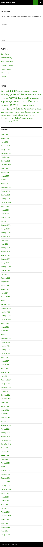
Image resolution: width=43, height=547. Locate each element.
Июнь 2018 (5, 327)
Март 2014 (4, 508)
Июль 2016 (5, 406)
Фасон (3, 115)
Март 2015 (4, 467)
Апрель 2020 (5, 270)
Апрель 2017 (5, 372)
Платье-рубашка (26, 105)
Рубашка (18, 108)
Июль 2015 (5, 452)
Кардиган (37, 94)
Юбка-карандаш (27, 118)
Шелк (20, 115)
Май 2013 (4, 523)
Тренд (11, 112)
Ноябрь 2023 (5, 236)
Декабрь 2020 (6, 267)
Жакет (23, 94)
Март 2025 (4, 183)
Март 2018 (4, 334)
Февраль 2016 (6, 425)
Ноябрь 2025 (5, 157)
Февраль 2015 (6, 470)
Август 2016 (5, 402)
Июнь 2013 (5, 519)
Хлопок (9, 115)
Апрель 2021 (5, 255)
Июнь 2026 (5, 138)
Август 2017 (5, 357)
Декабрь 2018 (6, 308)
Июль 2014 (5, 497)
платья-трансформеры (7, 121)
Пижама (4, 105)
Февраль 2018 (6, 338)
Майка (36, 98)
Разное (3, 76)
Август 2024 (5, 206)
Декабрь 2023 (6, 233)
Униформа (35, 112)
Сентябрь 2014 (6, 489)
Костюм (13, 97)
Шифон (32, 115)
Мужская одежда (7, 65)
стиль (15, 121)
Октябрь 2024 (6, 199)
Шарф (15, 115)
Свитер (33, 109)
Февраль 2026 (6, 146)
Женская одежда (7, 61)
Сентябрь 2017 (6, 353)
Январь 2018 (5, 342)
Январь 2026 (5, 149)
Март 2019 (4, 301)
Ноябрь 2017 (5, 346)
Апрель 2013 (5, 527)
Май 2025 (4, 180)
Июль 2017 (5, 361)
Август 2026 (5, 134)
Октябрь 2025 (6, 161)
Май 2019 (4, 293)
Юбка (17, 118)
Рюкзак (26, 109)
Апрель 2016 (5, 418)
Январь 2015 (5, 474)
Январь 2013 (5, 535)
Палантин (16, 102)
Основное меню (40, 2)
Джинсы (13, 94)
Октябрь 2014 (6, 485)
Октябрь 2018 (6, 316)
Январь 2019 (5, 304)
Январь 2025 (5, 191)
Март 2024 (4, 221)
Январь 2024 (5, 229)
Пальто (24, 101)
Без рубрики (5, 54)
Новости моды (6, 69)
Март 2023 (4, 244)
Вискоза (19, 91)
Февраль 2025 (6, 187)
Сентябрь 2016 (6, 399)
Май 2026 (4, 142)
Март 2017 (4, 376)
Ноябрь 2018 (5, 312)
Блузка (4, 91)
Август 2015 (5, 448)
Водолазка (26, 91)
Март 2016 (4, 421)
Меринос (4, 102)
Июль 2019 (5, 285)
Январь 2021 (5, 263)
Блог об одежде (8, 2)
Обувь (10, 102)
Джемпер (4, 94)
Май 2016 (4, 414)
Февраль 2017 (6, 380)
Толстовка (4, 112)
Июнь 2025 (5, 176)
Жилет (30, 94)
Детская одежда (6, 58)
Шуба (11, 118)
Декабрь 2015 (6, 433)
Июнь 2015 (5, 455)
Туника (28, 112)
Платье (14, 105)
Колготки (4, 98)
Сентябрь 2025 (6, 165)
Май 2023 (4, 240)
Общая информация (8, 73)
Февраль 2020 (6, 278)
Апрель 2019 (5, 297)
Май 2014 (4, 504)
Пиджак (33, 101)
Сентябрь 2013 (6, 516)
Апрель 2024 (5, 217)
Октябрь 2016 (6, 395)
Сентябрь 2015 (6, 444)
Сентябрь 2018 (6, 319)
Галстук (34, 91)
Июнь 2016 (5, 410)
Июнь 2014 (5, 501)
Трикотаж (19, 112)
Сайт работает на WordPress (9, 544)
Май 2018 (4, 331)
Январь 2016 (5, 429)
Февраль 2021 (6, 259)
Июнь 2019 (5, 289)
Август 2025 (5, 168)
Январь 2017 (5, 384)
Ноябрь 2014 (5, 482)
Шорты (4, 118)
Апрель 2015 (5, 463)
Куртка (30, 98)
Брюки (12, 91)
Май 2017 (4, 368)
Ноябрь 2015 (5, 436)
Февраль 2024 (6, 225)
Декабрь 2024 (6, 195)
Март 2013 (4, 531)
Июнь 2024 (5, 214)
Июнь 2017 (5, 365)
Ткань (39, 109)
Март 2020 (4, 274)
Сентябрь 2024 (6, 202)
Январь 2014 (5, 512)
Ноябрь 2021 (5, 251)
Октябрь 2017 (6, 350)
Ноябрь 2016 (5, 391)
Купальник (23, 98)
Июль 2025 (5, 172)
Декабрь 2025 (6, 153)
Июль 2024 (5, 210)
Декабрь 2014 (6, 478)
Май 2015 (4, 459)
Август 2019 (5, 282)
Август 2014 (5, 493)
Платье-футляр (6, 109)
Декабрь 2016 (6, 387)
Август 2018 (5, 323)
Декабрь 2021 (6, 248)
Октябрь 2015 (6, 440)
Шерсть (26, 115)
